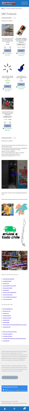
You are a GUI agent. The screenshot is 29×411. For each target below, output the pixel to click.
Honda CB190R (6, 322)
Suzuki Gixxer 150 (6, 327)
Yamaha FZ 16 (6, 313)
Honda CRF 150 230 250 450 (8, 279)
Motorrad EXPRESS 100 (7, 308)
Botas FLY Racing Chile (7, 294)
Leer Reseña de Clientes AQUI (10, 377)
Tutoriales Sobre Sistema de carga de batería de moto (14, 338)
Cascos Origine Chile (7, 299)
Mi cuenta (5, 408)
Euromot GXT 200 (6, 311)
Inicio (4, 8)
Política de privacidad (6, 403)
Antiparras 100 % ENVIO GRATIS (9, 292)
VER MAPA (14, 174)
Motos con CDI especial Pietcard (10, 331)
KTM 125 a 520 (6, 283)
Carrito (22, 408)
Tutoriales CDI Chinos (7, 336)
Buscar (14, 408)
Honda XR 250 (6, 290)
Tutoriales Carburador (7, 334)
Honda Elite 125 (6, 320)
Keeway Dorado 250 (7, 317)
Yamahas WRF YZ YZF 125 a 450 (9, 285)
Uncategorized (6, 340)
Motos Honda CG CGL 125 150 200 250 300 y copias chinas (15, 324)
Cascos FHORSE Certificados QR (9, 297)
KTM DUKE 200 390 (7, 315)
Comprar (7, 50)
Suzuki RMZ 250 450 (7, 281)
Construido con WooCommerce (19, 403)
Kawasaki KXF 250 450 (7, 288)
